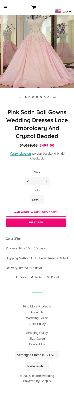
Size (37, 172)
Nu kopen (36, 222)
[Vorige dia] (19, 97)
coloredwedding (43, 376)
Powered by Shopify (37, 381)
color (37, 190)
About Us (37, 312)
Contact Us (37, 344)
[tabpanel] (37, 51)
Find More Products (37, 306)
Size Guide (37, 338)
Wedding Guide (37, 318)
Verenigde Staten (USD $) (35, 355)
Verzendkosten (20, 153)
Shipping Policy (37, 333)
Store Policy (37, 324)
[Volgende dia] (54, 97)
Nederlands (35, 366)
